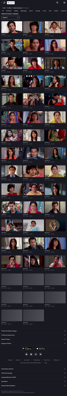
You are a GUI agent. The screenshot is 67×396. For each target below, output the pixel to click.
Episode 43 (3, 286)
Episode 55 (3, 358)
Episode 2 (25, 34)
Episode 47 (25, 304)
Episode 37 (3, 250)
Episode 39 (47, 250)
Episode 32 (25, 214)
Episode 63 (47, 394)
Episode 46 (3, 304)
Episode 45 (47, 286)
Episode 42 (47, 268)
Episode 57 (47, 358)
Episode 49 (3, 322)
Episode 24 (47, 160)
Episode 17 (25, 124)
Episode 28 (3, 196)
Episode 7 (3, 70)
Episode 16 (3, 124)
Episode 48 (47, 304)
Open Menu (64, 2)
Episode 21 (47, 142)
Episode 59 (25, 376)
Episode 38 (25, 250)
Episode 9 (47, 70)
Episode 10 (3, 88)
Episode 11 (25, 88)
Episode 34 (3, 232)
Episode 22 (3, 160)
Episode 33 (47, 214)
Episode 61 (3, 394)
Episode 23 (25, 160)
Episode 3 (47, 34)
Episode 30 (47, 196)
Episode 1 (3, 34)
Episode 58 (3, 376)
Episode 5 (25, 52)
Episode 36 (47, 232)
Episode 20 (25, 142)
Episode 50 (25, 322)
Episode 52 (3, 340)
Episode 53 (25, 340)
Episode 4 (3, 52)
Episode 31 (3, 214)
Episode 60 (47, 376)
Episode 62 (25, 394)
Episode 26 (25, 178)
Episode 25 (3, 178)
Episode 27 (47, 178)
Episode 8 (25, 70)
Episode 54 (47, 340)
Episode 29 (25, 196)
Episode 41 (25, 268)
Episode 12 (47, 88)
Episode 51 (47, 322)
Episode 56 (25, 358)
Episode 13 (3, 106)
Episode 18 (47, 124)
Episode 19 (3, 142)
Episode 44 (25, 286)
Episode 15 (47, 106)
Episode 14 (25, 106)
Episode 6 (47, 52)
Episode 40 (3, 268)
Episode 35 (25, 232)
